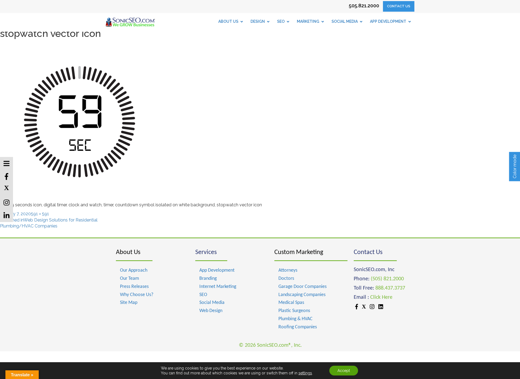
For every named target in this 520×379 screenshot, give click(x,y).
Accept (343, 370)
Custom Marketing (298, 252)
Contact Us (398, 6)
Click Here (381, 297)
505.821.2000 (364, 5)
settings (305, 373)
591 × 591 (40, 213)
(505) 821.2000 (387, 279)
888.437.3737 (390, 288)
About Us (128, 252)
